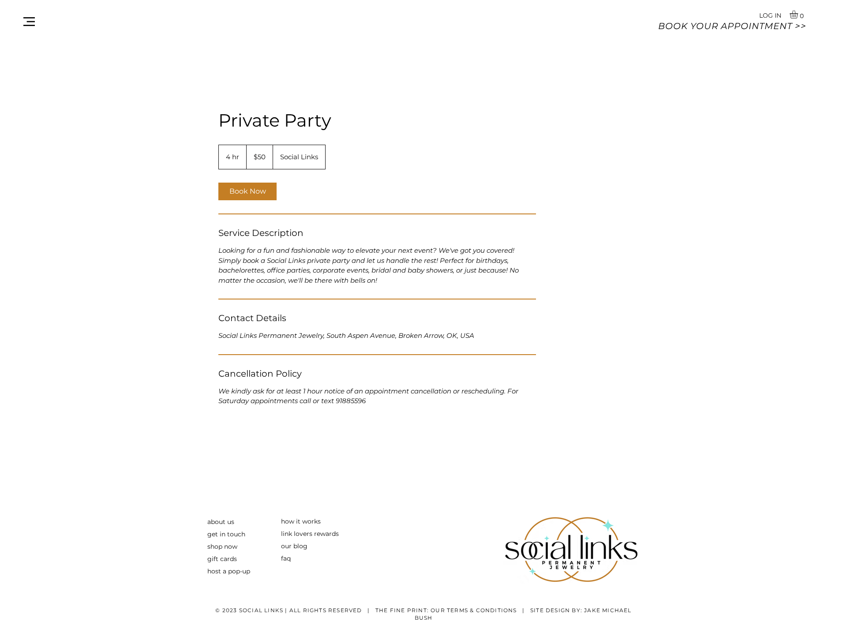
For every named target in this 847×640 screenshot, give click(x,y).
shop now (222, 546)
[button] (29, 21)
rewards (325, 534)
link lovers (296, 534)
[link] (247, 191)
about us (220, 522)
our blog (294, 546)
